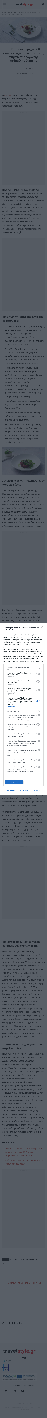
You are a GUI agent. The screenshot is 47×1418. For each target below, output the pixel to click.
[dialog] (23, 709)
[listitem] (23, 668)
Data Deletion (11, 790)
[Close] (42, 628)
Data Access (23, 790)
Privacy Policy (36, 790)
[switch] (38, 674)
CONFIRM (14, 782)
